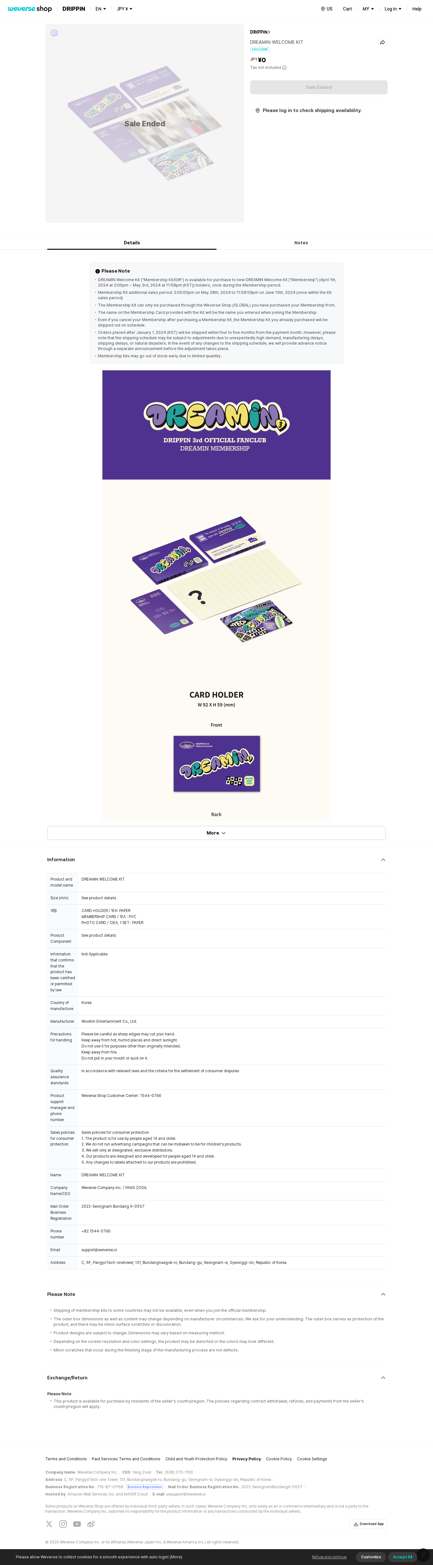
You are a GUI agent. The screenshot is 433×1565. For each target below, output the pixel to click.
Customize (371, 1557)
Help (417, 8)
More (213, 833)
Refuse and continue (329, 1557)
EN (98, 8)
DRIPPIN (259, 32)
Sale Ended (319, 87)
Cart (347, 8)
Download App (372, 1524)
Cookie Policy (279, 1458)
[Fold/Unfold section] (216, 860)
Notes (301, 242)
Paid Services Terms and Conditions (126, 1458)
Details (132, 242)
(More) (176, 1557)
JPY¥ (122, 8)
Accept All (402, 1557)
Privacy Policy (246, 1458)
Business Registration (145, 1487)
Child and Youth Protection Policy (196, 1458)
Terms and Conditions (66, 1458)
